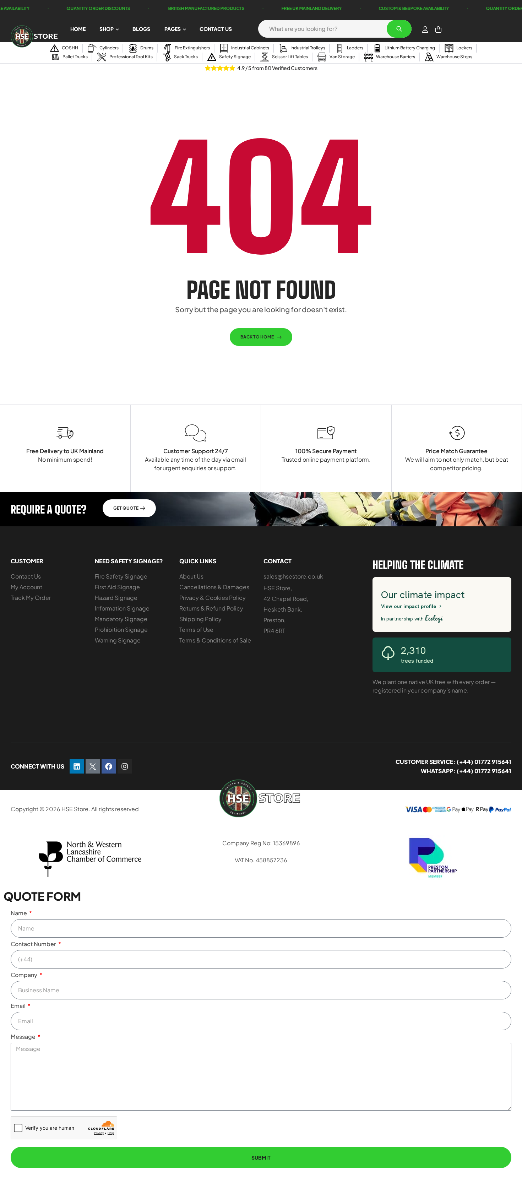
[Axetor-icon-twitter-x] (93, 766)
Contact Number (34, 944)
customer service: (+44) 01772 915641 (453, 761)
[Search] (399, 29)
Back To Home (257, 337)
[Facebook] (109, 766)
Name (19, 913)
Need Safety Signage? (129, 561)
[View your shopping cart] (438, 29)
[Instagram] (125, 766)
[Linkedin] (77, 766)
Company (24, 974)
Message (24, 1036)
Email (19, 1005)
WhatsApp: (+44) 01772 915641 (466, 771)
